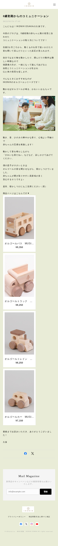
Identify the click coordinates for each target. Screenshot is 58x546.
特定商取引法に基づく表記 (39, 516)
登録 (46, 491)
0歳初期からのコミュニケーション (26, 16)
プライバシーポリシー (17, 516)
